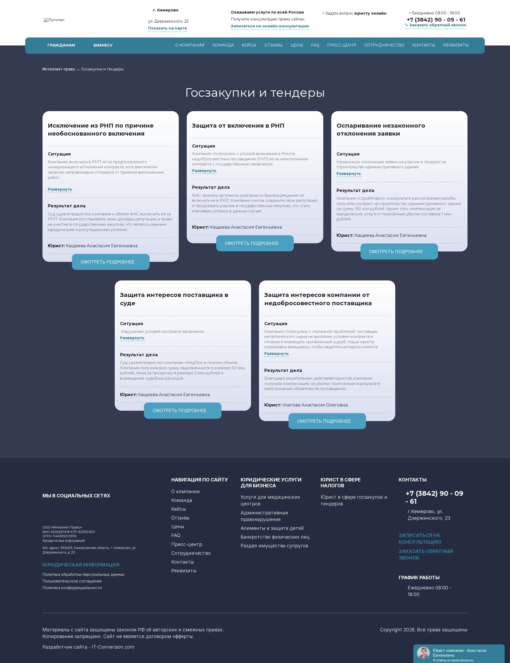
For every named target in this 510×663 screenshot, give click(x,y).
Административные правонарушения (264, 516)
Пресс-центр (341, 45)
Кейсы (249, 45)
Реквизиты (456, 45)
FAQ (315, 45)
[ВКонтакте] (54, 508)
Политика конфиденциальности (72, 587)
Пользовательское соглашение (72, 581)
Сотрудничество (384, 45)
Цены (297, 45)
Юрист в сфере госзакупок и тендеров (354, 500)
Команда (223, 45)
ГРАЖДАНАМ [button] (61, 45)
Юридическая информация (63, 541)
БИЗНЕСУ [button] (103, 45)
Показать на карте (167, 28)
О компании (190, 45)
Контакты (423, 45)
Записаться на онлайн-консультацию (270, 26)
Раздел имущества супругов (274, 545)
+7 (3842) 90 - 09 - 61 (436, 19)
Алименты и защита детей (272, 528)
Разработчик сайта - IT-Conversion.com (88, 647)
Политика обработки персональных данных (83, 574)
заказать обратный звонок (426, 554)
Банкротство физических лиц (275, 537)
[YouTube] (69, 508)
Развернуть (60, 189)
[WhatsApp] (353, 23)
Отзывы (273, 45)
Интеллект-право (58, 69)
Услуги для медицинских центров (270, 500)
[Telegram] (364, 23)
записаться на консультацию (420, 538)
